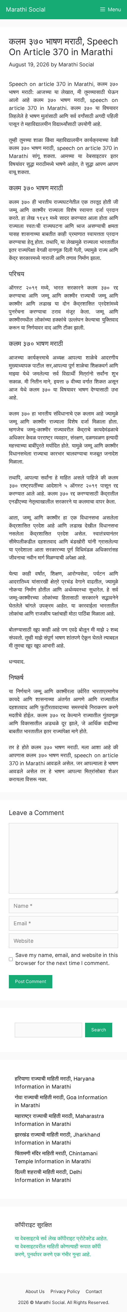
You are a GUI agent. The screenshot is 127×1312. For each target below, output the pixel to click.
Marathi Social (25, 9)
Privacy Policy (65, 1291)
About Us (35, 1291)
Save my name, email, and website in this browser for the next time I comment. (66, 959)
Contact (94, 1291)
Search (98, 1030)
